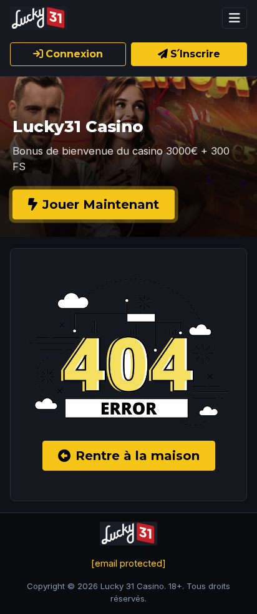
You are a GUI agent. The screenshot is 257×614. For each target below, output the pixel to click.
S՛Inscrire (195, 54)
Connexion (74, 54)
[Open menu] (234, 18)
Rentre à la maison (137, 455)
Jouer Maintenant (100, 204)
